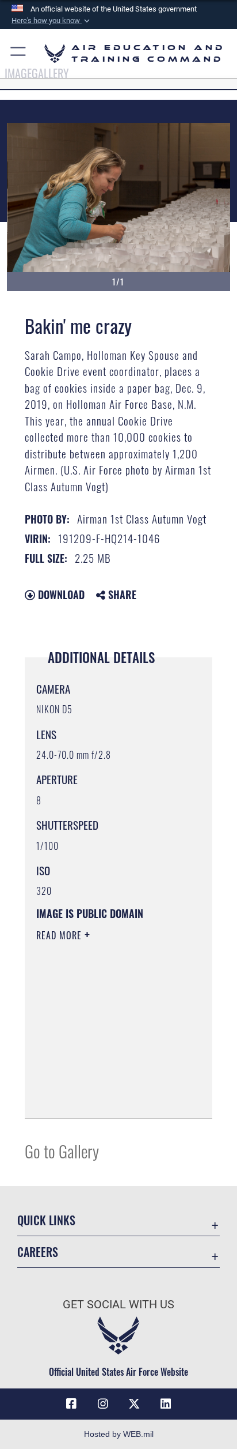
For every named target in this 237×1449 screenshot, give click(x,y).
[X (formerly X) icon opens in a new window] (134, 1404)
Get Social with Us (118, 1304)
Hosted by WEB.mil (119, 1434)
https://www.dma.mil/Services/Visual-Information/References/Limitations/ (106, 1097)
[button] (52, 21)
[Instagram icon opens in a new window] (103, 1404)
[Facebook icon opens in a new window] (71, 1404)
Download (60, 594)
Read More (60, 935)
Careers (37, 1252)
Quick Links (46, 1220)
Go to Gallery (62, 1150)
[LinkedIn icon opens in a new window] (165, 1404)
